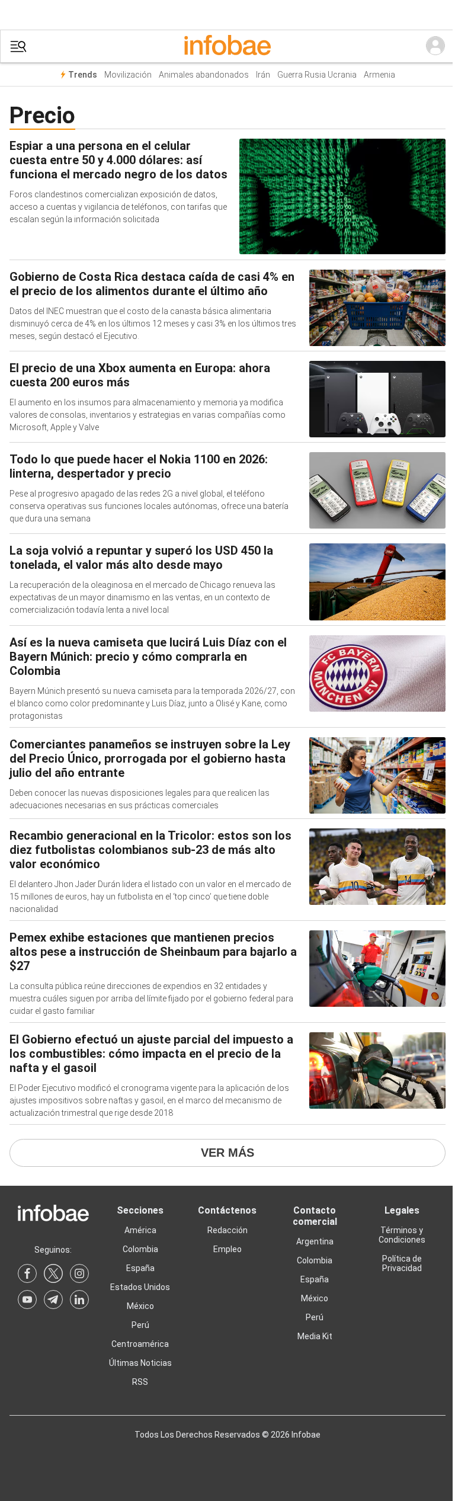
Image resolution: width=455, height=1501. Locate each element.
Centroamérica (140, 1344)
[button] (18, 46)
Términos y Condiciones (402, 1234)
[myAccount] (435, 46)
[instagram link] (79, 1273)
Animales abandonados (204, 75)
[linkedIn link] (79, 1299)
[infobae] (227, 46)
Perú (140, 1325)
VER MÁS (227, 1152)
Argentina (315, 1241)
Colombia (140, 1249)
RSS (140, 1382)
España (140, 1268)
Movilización (128, 75)
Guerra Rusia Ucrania (317, 75)
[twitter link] (53, 1273)
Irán (263, 75)
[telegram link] (53, 1299)
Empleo (227, 1249)
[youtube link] (27, 1299)
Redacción (227, 1230)
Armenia (379, 75)
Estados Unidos (140, 1287)
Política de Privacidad (402, 1263)
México (140, 1306)
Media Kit (314, 1336)
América (140, 1230)
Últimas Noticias (140, 1363)
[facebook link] (27, 1273)
